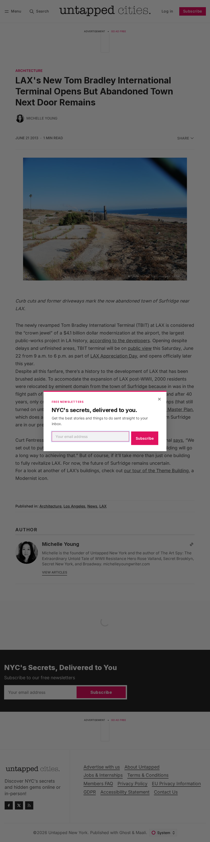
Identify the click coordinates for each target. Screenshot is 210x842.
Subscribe (145, 438)
